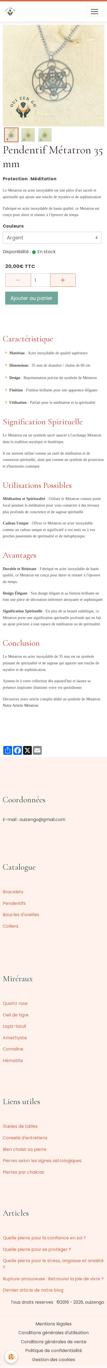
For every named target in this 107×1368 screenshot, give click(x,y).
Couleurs (13, 226)
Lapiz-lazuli (14, 1026)
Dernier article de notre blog (33, 1290)
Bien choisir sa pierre (24, 1149)
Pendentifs (14, 903)
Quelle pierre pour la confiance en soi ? (44, 1238)
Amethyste (15, 1038)
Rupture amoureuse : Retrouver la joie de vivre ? (53, 1279)
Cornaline (13, 1049)
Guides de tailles (20, 1126)
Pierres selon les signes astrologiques (42, 1160)
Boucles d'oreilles (21, 914)
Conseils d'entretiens (25, 1138)
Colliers (10, 926)
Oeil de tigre (16, 1015)
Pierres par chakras (23, 1172)
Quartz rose (15, 1003)
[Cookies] (11, 1357)
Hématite (13, 1060)
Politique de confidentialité (53, 1350)
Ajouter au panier (31, 298)
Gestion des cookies (53, 1359)
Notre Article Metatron (20, 705)
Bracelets (13, 892)
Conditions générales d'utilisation (53, 1333)
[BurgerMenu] (94, 11)
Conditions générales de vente (53, 1342)
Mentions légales (53, 1324)
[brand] (11, 11)
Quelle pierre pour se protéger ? (37, 1249)
